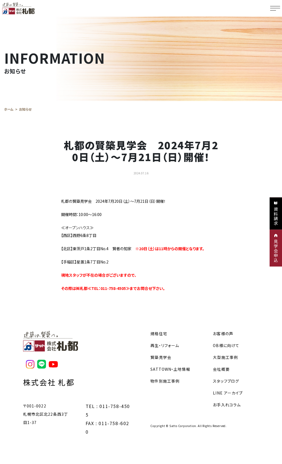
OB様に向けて (226, 345)
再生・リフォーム (164, 345)
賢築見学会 (160, 357)
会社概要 (221, 369)
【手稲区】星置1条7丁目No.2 (85, 262)
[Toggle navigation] (275, 8)
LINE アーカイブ (228, 393)
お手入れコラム (227, 404)
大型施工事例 (225, 357)
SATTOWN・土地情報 (170, 369)
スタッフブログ (226, 381)
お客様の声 (223, 333)
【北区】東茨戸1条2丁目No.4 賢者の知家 (132, 248)
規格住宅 (158, 333)
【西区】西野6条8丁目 (78, 235)
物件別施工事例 (165, 381)
